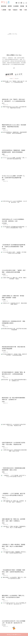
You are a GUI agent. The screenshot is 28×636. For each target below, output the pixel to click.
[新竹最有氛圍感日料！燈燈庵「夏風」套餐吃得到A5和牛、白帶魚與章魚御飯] (14, 362)
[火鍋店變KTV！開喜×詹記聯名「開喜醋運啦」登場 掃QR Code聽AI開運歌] (14, 534)
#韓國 (3, 154)
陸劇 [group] (10, 9)
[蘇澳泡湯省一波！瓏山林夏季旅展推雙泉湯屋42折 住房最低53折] (14, 387)
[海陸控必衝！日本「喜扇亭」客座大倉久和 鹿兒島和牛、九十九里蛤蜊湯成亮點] (14, 89)
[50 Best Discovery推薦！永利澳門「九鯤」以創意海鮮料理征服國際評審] (14, 165)
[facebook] (21, 3)
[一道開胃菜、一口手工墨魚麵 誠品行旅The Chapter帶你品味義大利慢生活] (14, 483)
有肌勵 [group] (22, 6)
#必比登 (4, 625)
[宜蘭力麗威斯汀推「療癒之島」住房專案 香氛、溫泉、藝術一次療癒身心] (14, 508)
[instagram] (19, 3)
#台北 (3, 376)
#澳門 (3, 179)
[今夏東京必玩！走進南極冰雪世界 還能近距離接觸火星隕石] (14, 311)
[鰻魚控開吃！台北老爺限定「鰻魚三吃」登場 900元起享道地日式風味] (14, 585)
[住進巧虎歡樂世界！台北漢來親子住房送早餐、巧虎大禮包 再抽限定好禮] (14, 432)
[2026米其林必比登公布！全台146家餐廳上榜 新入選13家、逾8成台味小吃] (14, 610)
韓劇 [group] (21, 9)
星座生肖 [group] (15, 9)
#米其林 (4, 248)
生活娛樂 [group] (16, 6)
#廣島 (3, 472)
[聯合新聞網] (2, 2)
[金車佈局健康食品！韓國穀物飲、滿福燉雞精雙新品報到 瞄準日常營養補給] (14, 140)
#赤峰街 (4, 128)
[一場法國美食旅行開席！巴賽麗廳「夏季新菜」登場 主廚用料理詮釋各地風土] (14, 559)
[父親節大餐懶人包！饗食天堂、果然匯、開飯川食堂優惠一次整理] (14, 285)
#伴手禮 (4, 350)
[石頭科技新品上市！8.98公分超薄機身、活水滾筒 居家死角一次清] (14, 209)
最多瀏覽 (18, 74)
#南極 (3, 325)
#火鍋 (3, 548)
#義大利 (4, 497)
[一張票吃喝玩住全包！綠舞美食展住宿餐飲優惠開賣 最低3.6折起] (14, 458)
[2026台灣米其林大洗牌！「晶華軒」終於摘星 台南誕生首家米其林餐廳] (14, 260)
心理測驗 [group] (4, 9)
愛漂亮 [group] (10, 6)
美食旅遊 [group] (3, 6)
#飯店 (3, 523)
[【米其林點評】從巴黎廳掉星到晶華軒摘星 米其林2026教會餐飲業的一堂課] (14, 234)
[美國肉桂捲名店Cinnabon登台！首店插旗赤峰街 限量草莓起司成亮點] (14, 114)
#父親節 (4, 299)
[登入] (24, 3)
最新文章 (9, 74)
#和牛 (3, 103)
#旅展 (3, 401)
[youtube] (16, 3)
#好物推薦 (4, 223)
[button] (26, 3)
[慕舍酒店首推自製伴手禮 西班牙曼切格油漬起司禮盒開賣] (14, 336)
